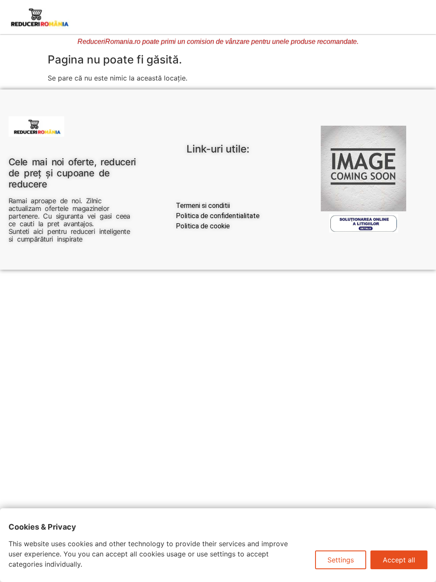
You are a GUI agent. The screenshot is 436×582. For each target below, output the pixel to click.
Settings (340, 560)
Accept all (399, 560)
